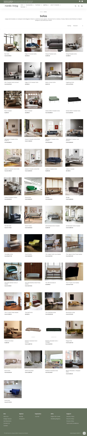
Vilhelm (47, 197)
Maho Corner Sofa (50, 82)
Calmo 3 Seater (70, 169)
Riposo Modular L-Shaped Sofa (73, 371)
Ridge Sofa (69, 341)
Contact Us (7, 423)
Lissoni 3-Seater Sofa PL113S (32, 139)
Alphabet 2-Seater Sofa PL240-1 (52, 140)
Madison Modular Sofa (51, 370)
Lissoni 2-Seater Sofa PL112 (32, 169)
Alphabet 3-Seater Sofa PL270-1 (72, 140)
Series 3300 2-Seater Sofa (52, 111)
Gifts (52, 414)
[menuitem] (22, 5)
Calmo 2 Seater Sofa (51, 169)
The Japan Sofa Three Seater (74, 254)
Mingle (68, 197)
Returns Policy (70, 419)
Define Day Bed (29, 370)
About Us (6, 416)
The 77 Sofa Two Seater (72, 282)
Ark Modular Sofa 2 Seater (52, 226)
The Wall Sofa (28, 312)
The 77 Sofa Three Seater (11, 312)
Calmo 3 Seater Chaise (11, 197)
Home (41, 11)
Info (5, 414)
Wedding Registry (55, 419)
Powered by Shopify (23, 433)
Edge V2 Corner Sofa (30, 54)
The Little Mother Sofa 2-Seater (11, 283)
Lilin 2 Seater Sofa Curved (12, 82)
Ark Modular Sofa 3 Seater (73, 226)
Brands (21, 416)
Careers (6, 425)
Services (23, 7)
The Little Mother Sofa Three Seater (32, 283)
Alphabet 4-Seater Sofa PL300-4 (11, 140)
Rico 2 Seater (8, 111)
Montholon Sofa (70, 312)
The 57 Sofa (28, 226)
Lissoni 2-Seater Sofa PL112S (12, 169)
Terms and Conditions (72, 423)
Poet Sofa (7, 400)
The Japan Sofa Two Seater (53, 254)
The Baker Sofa (9, 254)
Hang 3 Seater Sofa (71, 54)
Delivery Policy (70, 416)
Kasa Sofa (7, 370)
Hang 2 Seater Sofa (50, 54)
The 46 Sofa (8, 226)
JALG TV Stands (54, 5)
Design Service (8, 419)
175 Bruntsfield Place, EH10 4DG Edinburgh (22, 2)
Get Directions (7, 421)
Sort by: (69, 25)
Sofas (45, 11)
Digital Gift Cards (55, 416)
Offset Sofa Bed (9, 341)
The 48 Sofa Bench (50, 282)
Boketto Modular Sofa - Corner (31, 341)
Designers (22, 419)
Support (68, 414)
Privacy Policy (70, 421)
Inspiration (38, 414)
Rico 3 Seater (28, 111)
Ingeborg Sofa (70, 82)
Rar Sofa (7, 54)
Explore (21, 414)
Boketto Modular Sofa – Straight (51, 341)
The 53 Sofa (28, 254)
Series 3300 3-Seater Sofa (73, 111)
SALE (22, 5)
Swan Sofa (28, 197)
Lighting (45, 5)
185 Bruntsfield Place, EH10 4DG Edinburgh (23, 1)
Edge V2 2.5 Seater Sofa (31, 82)
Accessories (29, 5)
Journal (37, 416)
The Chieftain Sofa (50, 312)
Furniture (37, 5)
